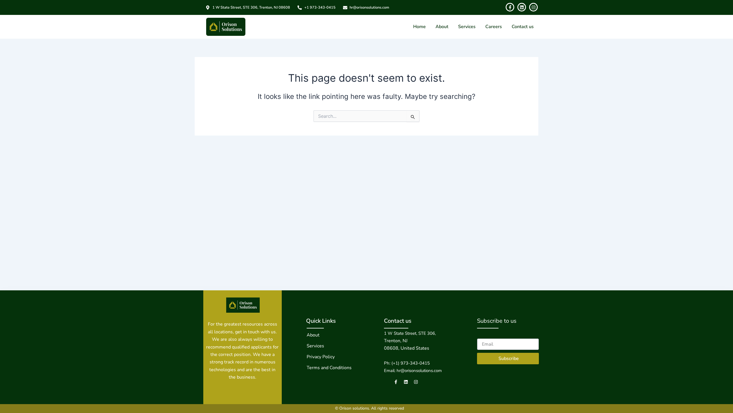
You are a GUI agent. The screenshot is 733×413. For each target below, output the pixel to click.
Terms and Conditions (329, 368)
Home (419, 27)
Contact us (523, 27)
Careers (493, 27)
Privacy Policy (321, 357)
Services (467, 27)
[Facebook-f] (396, 382)
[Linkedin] (406, 382)
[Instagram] (416, 382)
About (442, 27)
